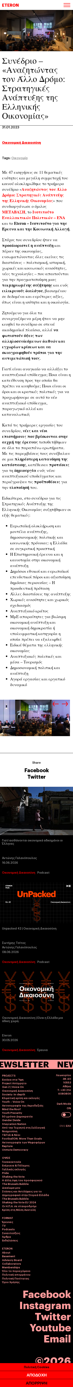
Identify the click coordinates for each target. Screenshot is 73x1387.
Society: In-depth (13, 1094)
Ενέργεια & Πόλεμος (16, 1165)
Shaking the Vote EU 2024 (19, 1202)
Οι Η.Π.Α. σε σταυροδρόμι (19, 1206)
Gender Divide (11, 1120)
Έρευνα (42, 1050)
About (6, 1252)
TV (4, 1225)
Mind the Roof (11, 1109)
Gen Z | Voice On (13, 1086)
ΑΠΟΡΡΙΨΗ (36, 1383)
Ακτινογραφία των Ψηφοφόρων (23, 1142)
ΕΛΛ (68, 1125)
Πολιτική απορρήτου (16, 1274)
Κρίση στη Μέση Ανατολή (19, 1209)
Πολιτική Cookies (36, 1367)
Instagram (45, 1304)
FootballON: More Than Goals (22, 1138)
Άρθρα (6, 1236)
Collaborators (11, 1263)
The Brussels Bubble (15, 1184)
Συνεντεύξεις (11, 1233)
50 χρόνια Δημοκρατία (17, 1116)
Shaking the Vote (13, 1176)
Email (57, 1338)
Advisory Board (12, 1260)
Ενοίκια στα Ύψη (13, 1079)
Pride (5, 1173)
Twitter (36, 776)
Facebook (36, 770)
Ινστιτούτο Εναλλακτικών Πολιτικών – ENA (33, 215)
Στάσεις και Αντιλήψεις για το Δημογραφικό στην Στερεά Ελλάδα (25, 1193)
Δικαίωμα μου (11, 1187)
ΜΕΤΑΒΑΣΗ (13, 212)
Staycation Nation (14, 1124)
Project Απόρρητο (14, 1083)
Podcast (43, 872)
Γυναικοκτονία (11, 1161)
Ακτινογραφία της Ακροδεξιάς (22, 1105)
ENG (63, 1125)
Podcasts (8, 1229)
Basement (8, 1256)
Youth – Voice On (13, 1101)
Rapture (7, 1146)
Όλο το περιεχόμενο (16, 1271)
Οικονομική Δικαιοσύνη (21, 142)
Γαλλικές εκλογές (14, 1169)
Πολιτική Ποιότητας (15, 1278)
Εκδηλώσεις (10, 1240)
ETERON (10, 5)
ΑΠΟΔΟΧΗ (37, 1375)
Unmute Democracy (15, 1149)
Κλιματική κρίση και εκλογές (21, 1098)
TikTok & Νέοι (11, 1134)
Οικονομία (19, 157)
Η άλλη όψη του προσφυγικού (22, 1180)
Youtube (50, 1327)
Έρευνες (7, 1222)
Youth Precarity (12, 1112)
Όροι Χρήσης (11, 1282)
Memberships (11, 1267)
